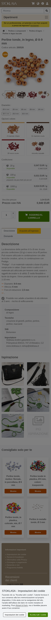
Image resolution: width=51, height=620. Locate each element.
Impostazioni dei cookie (14, 615)
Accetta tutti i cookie (38, 615)
